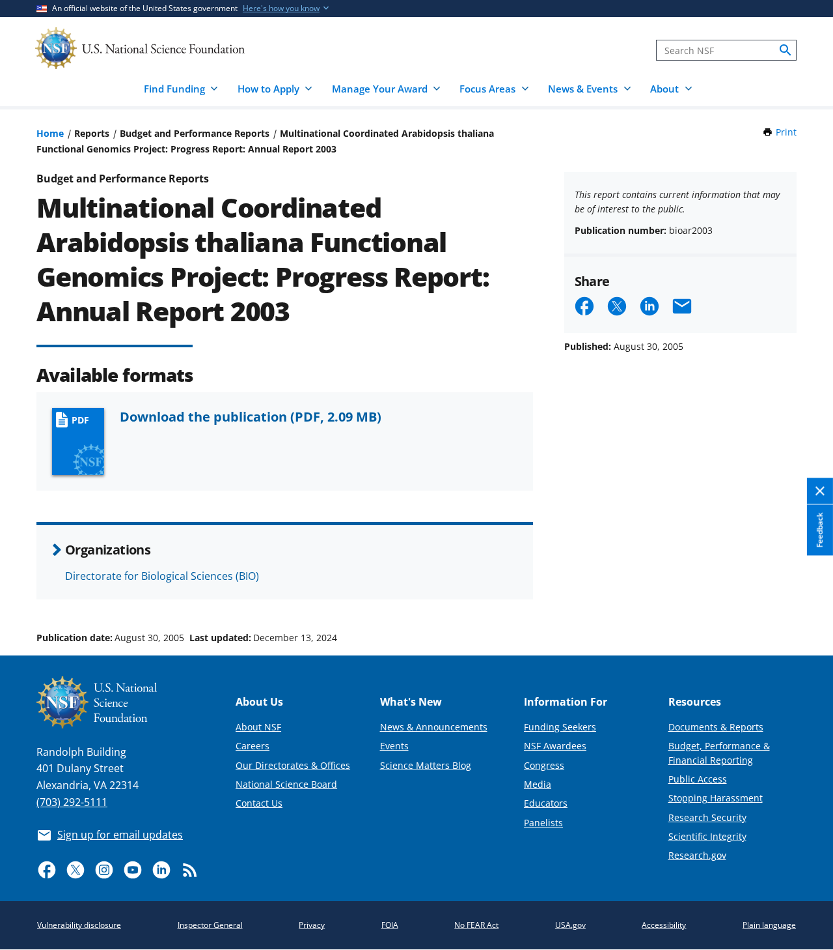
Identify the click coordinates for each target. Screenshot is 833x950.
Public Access (697, 779)
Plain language (769, 924)
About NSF (258, 727)
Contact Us (259, 803)
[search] (785, 50)
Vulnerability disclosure (79, 924)
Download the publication (250, 416)
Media (537, 784)
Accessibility (664, 924)
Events (394, 746)
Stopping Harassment (715, 798)
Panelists (543, 822)
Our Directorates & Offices (293, 765)
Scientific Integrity (707, 836)
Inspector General (210, 924)
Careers (252, 746)
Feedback (819, 529)
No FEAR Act (476, 924)
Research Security (707, 817)
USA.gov (570, 924)
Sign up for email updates (120, 835)
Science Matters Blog (425, 765)
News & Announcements (433, 727)
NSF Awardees (555, 746)
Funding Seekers (560, 727)
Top (804, 588)
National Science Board (286, 784)
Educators (545, 803)
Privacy (312, 924)
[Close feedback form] (820, 491)
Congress (544, 765)
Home (50, 133)
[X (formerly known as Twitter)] (75, 869)
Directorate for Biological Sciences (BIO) (162, 576)
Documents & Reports (715, 727)
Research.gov (697, 855)
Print (786, 132)
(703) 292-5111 (71, 802)
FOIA (389, 924)
